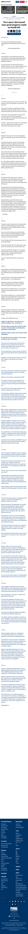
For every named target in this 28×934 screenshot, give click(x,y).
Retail (2, 866)
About (17, 873)
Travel (2, 882)
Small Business (4, 847)
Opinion (18, 866)
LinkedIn (18, 901)
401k (2, 834)
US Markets (3, 854)
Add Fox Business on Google (14, 33)
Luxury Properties (20, 827)
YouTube (12, 901)
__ (1, 364)
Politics (14, 16)
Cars (2, 884)
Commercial (18, 825)
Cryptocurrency (4, 856)
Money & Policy (4, 845)
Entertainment (4, 879)
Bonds (2, 859)
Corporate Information (21, 885)
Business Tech (19, 838)
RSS (21, 901)
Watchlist (4, 873)
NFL (16, 851)
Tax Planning (4, 837)
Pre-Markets (4, 868)
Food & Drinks (4, 887)
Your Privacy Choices (15, 916)
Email (19, 31)
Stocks (2, 852)
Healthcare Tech (19, 840)
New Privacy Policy (14, 914)
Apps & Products (19, 895)
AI (16, 843)
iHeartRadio (15, 904)
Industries (3, 864)
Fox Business (5, 1)
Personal (18, 824)
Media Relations (19, 883)
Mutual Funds (4, 870)
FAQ (17, 882)
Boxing (17, 858)
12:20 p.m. (3, 406)
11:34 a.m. (3, 494)
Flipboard (15, 901)
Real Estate (19, 821)
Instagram (10, 901)
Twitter (11, 31)
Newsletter (24, 901)
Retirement (3, 836)
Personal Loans (4, 829)
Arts (2, 889)
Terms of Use (19, 878)
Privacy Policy (19, 880)
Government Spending (6, 843)
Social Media (18, 835)
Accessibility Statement (21, 889)
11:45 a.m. (3, 449)
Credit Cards (4, 827)
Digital (17, 833)
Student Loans (4, 825)
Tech (17, 831)
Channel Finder (19, 875)
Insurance (3, 832)
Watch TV (22, 1)
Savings (3, 831)
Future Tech (18, 841)
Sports (18, 848)
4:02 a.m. (3, 665)
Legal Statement (19, 925)
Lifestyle (3, 876)
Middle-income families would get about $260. (13, 377)
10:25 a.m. (3, 583)
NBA (17, 852)
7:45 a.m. (3, 630)
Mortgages (3, 824)
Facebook (8, 31)
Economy (4, 841)
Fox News (18, 890)
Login (17, 1)
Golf (17, 861)
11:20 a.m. (3, 543)
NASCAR (18, 856)
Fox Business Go (19, 894)
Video (17, 869)
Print (17, 31)
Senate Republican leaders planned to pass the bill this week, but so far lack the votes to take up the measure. (14, 535)
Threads (14, 31)
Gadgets (18, 836)
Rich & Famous (4, 880)
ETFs (2, 861)
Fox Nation (18, 892)
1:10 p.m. (3, 367)
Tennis (17, 863)
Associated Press (4, 37)
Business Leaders (5, 863)
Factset (13, 923)
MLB (17, 854)
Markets (3, 850)
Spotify (12, 904)
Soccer (17, 859)
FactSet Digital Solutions (11, 925)
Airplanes (3, 885)
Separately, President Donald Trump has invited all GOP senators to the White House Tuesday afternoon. (13, 359)
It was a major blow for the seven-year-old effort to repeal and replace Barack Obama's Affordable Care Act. (14, 353)
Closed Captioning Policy (21, 887)
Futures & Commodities (6, 858)
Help (14, 918)
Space (17, 845)
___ (2, 403)
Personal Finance (6, 821)
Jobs (17, 877)
